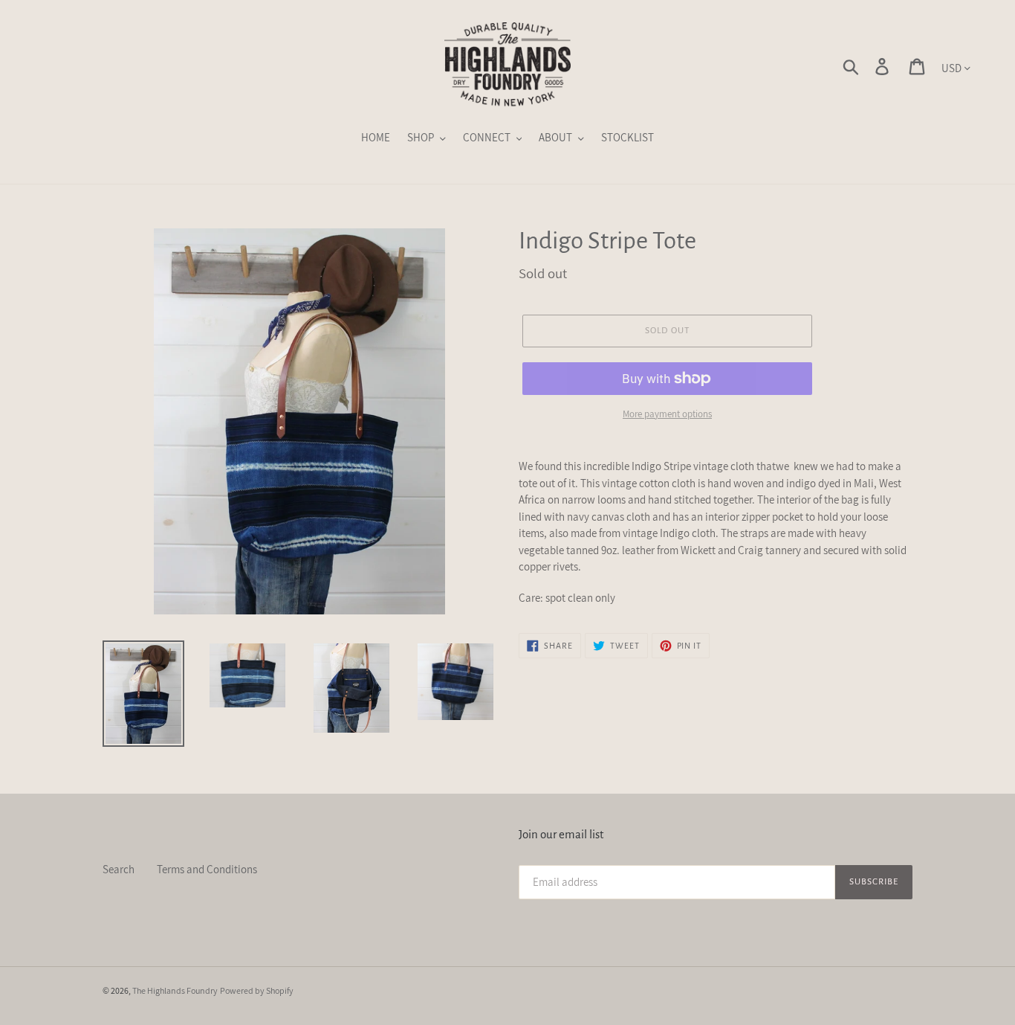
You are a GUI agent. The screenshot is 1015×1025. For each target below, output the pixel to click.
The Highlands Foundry (175, 990)
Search (118, 869)
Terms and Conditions (207, 869)
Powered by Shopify (257, 990)
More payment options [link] (667, 414)
